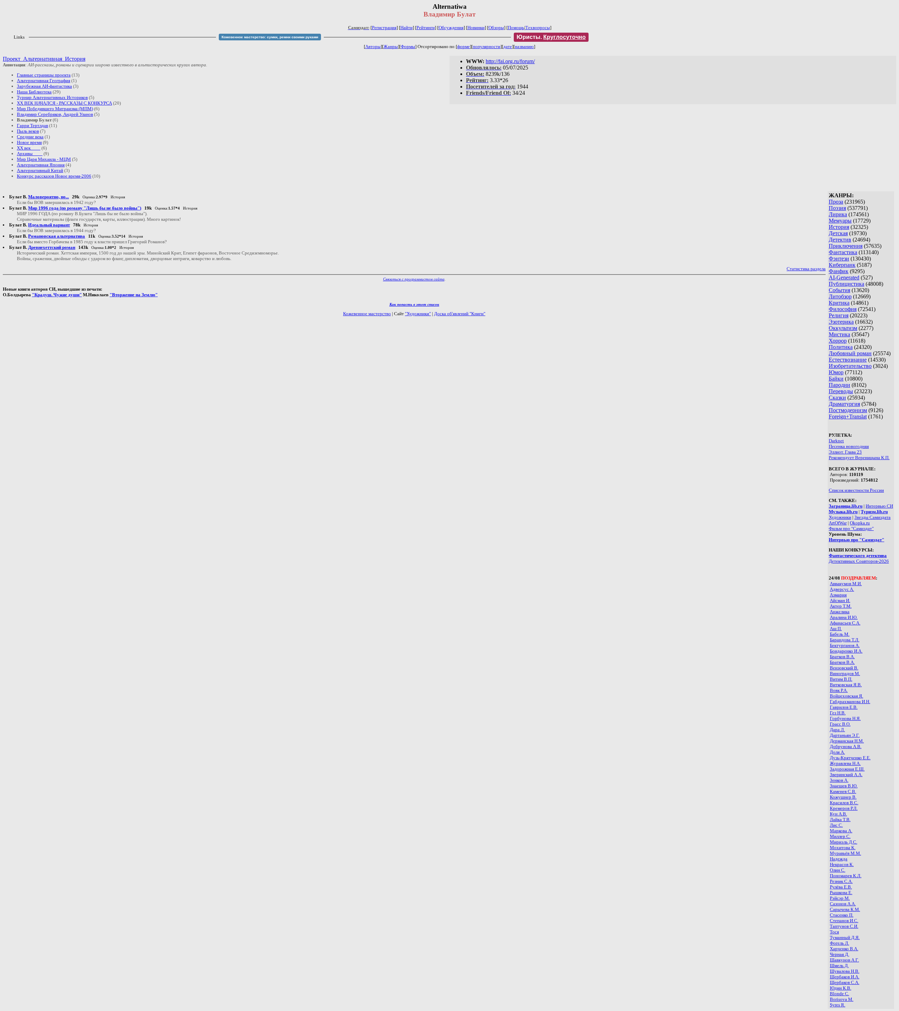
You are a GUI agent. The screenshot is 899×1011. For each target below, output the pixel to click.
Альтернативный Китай (40, 170)
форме (463, 46)
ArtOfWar (838, 523)
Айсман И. (840, 600)
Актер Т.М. (841, 606)
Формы (408, 46)
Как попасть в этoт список (414, 304)
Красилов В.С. (844, 802)
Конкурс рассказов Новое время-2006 (54, 176)
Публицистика (846, 284)
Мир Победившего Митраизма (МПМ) (55, 108)
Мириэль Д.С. (843, 842)
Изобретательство (850, 366)
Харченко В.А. (844, 948)
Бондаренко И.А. (846, 651)
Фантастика (843, 252)
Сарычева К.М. (845, 909)
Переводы (841, 391)
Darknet (836, 440)
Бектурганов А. (845, 645)
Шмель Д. (839, 965)
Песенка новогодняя (849, 446)
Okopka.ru (860, 523)
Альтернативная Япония (41, 164)
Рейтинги (425, 27)
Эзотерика (841, 322)
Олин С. (837, 870)
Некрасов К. (842, 864)
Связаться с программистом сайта (414, 279)
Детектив (840, 240)
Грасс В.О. (840, 724)
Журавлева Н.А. (845, 763)
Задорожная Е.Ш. (847, 769)
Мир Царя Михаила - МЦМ (44, 159)
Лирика (838, 214)
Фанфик (838, 271)
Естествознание (848, 360)
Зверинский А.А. (846, 774)
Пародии (839, 385)
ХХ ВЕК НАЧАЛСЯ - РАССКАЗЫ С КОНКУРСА (64, 103)
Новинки (476, 27)
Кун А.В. (838, 814)
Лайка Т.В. (840, 819)
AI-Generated (844, 277)
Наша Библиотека (34, 91)
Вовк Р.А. (839, 690)
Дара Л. (837, 729)
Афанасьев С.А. (845, 623)
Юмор (836, 372)
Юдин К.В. (840, 988)
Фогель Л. (839, 943)
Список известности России (856, 490)
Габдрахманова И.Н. (850, 701)
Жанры (390, 46)
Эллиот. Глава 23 (845, 452)
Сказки (837, 398)
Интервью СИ (879, 506)
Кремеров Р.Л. (844, 808)
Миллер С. (840, 836)
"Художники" (418, 313)
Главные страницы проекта (44, 75)
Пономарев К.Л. (845, 875)
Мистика (839, 334)
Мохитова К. (842, 847)
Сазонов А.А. (843, 903)
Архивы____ (29, 153)
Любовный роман (850, 353)
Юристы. (551, 37)
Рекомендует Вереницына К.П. (859, 457)
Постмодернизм (848, 410)
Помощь (516, 27)
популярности (486, 46)
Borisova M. (841, 999)
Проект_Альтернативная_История (44, 59)
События (839, 290)
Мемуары (840, 221)
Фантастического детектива (858, 555)
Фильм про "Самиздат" (851, 528)
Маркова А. (841, 830)
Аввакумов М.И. (846, 583)
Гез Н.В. (838, 712)
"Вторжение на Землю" (134, 294)
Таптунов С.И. (844, 926)
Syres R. (837, 1004)
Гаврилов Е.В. (844, 707)
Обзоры (496, 27)
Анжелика (839, 611)
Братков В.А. (842, 656)
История (839, 227)
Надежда (838, 858)
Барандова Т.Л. (844, 639)
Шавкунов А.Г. (844, 960)
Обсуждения (451, 27)
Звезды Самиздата (872, 517)
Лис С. (836, 825)
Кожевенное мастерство (367, 313)
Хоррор (838, 341)
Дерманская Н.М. (847, 741)
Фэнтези (839, 259)
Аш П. (836, 628)
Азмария (838, 594)
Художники (840, 517)
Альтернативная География (43, 80)
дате (507, 46)
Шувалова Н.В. (844, 971)
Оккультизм (843, 328)
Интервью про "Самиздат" (856, 539)
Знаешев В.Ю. (844, 785)
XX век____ (28, 148)
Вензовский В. (844, 667)
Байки (836, 379)
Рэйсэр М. (840, 898)
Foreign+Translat (848, 416)
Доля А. (837, 752)
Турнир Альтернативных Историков (52, 97)
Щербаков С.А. (844, 982)
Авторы (373, 46)
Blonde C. (839, 993)
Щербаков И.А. (844, 976)
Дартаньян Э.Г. (845, 735)
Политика (841, 347)
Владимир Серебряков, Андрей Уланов (55, 114)
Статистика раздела (806, 268)
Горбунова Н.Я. (845, 718)
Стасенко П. (841, 915)
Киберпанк (842, 265)
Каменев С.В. (843, 791)
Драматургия (844, 404)
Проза (836, 202)
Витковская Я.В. (846, 684)
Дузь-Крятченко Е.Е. (850, 757)
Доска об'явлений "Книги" (459, 313)
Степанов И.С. (844, 920)
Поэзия (837, 208)
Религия (838, 315)
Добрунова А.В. (845, 746)
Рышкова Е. (841, 892)
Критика (839, 303)
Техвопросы (537, 27)
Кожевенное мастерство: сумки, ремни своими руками (270, 37)
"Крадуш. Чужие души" (57, 294)
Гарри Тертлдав (32, 125)
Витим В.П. (841, 679)
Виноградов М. (845, 673)
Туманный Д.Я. (845, 937)
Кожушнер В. (843, 797)
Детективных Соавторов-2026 (859, 561)
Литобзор (840, 296)
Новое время (29, 142)
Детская (838, 233)
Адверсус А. (842, 589)
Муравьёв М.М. (845, 853)
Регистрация (384, 27)
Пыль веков (28, 131)
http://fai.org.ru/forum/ (510, 61)
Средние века (30, 136)
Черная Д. (839, 954)
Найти (406, 27)
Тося (834, 931)
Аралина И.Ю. (844, 617)
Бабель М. (839, 634)
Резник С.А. (841, 881)
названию (524, 46)
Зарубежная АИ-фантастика (44, 86)
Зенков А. (839, 780)
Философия (843, 309)
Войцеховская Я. (846, 696)
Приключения (845, 246)
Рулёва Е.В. (841, 887)
